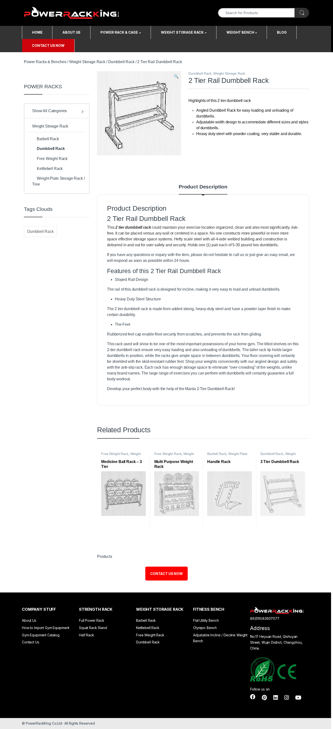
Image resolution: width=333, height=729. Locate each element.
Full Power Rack (91, 620)
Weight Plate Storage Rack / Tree (227, 455)
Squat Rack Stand (93, 628)
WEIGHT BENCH (240, 32)
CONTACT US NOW (48, 45)
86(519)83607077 (264, 618)
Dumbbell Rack (121, 62)
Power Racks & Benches (45, 62)
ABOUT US (71, 32)
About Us (29, 620)
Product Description (203, 186)
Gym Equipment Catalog (40, 635)
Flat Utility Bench (206, 620)
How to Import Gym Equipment (45, 628)
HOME (37, 32)
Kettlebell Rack (50, 169)
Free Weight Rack (114, 454)
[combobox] (256, 13)
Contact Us (30, 642)
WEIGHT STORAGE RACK (182, 32)
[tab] (203, 189)
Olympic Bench (205, 628)
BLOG (281, 32)
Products (104, 556)
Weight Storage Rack (87, 62)
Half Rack (86, 635)
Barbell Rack (216, 454)
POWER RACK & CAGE (119, 32)
